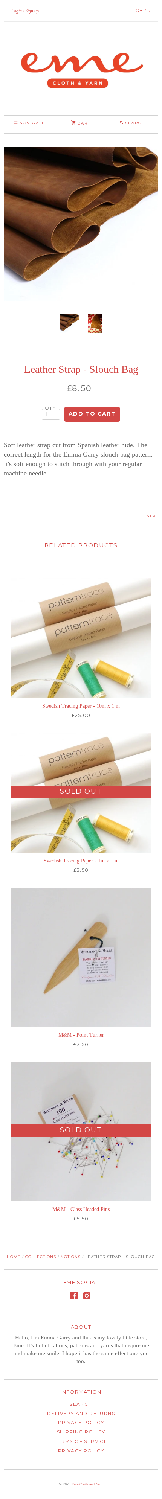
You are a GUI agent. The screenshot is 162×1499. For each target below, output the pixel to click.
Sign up (32, 11)
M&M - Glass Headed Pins (81, 1209)
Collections (40, 1256)
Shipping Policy (81, 1432)
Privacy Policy (81, 1422)
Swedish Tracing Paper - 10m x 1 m (81, 706)
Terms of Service (81, 1441)
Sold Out (81, 791)
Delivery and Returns (81, 1413)
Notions (71, 1256)
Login (16, 11)
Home (14, 1256)
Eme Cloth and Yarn (87, 1484)
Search (81, 1404)
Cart (83, 123)
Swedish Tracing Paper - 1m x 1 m (81, 861)
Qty (50, 408)
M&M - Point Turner (81, 1035)
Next (152, 515)
